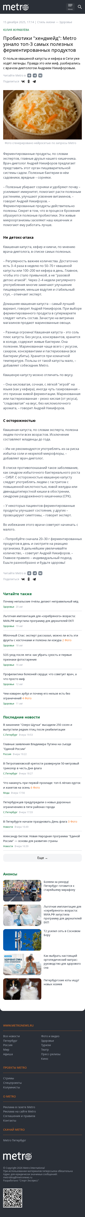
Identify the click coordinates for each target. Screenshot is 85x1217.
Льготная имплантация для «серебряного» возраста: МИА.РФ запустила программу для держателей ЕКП (63, 914)
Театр (45, 1049)
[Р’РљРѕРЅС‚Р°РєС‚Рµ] (23, 81)
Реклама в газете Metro (19, 1107)
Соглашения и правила (19, 1116)
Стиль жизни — (48, 22)
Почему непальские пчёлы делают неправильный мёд (40, 601)
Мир (6, 1049)
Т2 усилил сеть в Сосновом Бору (62, 933)
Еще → (42, 858)
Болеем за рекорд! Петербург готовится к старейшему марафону (59, 886)
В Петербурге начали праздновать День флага (35, 821)
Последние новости (21, 717)
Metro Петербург (14, 1140)
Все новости (11, 1036)
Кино (44, 1059)
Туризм (46, 1045)
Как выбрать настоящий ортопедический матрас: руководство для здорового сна (62, 961)
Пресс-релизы (50, 1054)
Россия (7, 754)
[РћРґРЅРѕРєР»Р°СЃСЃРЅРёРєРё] (28, 81)
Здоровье (65, 22)
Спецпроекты (12, 1083)
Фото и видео (50, 1036)
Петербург (10, 1041)
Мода (6, 793)
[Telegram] (34, 81)
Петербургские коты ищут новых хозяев (61, 982)
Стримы (8, 1078)
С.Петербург (10, 734)
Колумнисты (11, 1087)
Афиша (8, 1054)
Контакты (9, 1120)
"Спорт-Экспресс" (29, 1180)
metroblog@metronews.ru (17, 1177)
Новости (8, 827)
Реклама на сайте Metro (19, 1111)
